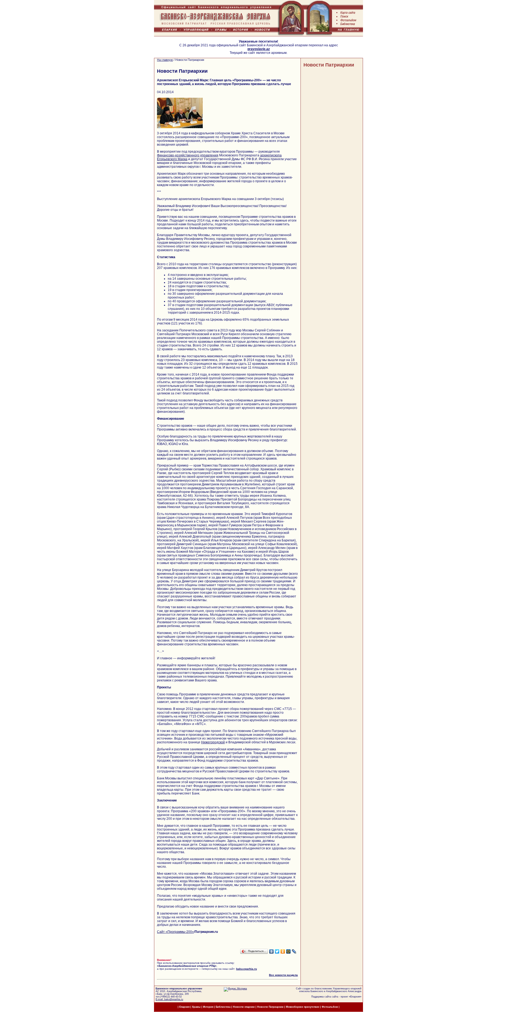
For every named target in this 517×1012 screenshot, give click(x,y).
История (208, 1007)
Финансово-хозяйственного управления (187, 155)
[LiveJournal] (294, 951)
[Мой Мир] (288, 951)
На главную (165, 59)
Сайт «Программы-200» (175, 932)
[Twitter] (277, 951)
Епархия (355, 996)
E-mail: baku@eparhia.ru (169, 999)
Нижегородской (213, 742)
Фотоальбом (330, 1007)
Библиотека (223, 1007)
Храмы (196, 1007)
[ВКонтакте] (271, 951)
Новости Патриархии (328, 65)
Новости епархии (244, 1007)
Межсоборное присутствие (302, 1007)
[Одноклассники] (283, 951)
